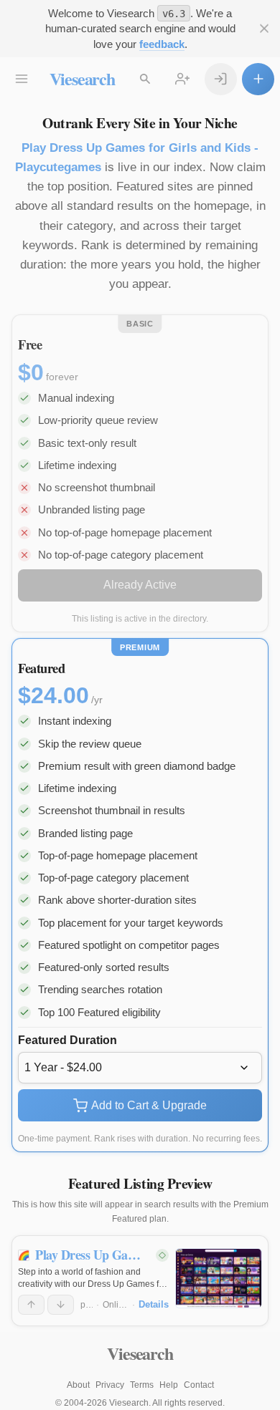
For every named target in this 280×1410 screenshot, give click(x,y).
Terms (142, 1385)
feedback (162, 44)
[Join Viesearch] (183, 79)
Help (168, 1385)
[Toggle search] (145, 79)
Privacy (109, 1385)
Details (154, 1304)
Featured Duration (67, 1040)
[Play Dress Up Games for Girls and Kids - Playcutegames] (218, 1278)
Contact (199, 1385)
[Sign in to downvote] (60, 1305)
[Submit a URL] (258, 79)
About (78, 1385)
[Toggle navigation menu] (22, 79)
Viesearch (82, 78)
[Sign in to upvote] (31, 1305)
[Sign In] (221, 79)
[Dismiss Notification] (263, 29)
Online (116, 1305)
